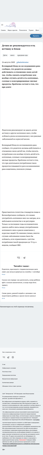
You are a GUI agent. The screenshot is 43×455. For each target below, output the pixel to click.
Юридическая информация (10, 379)
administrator (22, 62)
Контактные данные (8, 382)
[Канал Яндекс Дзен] (12, 357)
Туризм (31, 30)
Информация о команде (9, 368)
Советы (3, 30)
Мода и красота (12, 30)
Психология (23, 30)
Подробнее (36, 419)
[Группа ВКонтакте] (3, 357)
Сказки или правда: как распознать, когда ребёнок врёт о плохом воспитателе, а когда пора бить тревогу (21, 283)
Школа (38, 30)
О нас (3, 364)
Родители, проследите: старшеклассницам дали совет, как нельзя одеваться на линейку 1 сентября (21, 271)
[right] (41, 30)
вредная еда (23, 55)
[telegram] (25, 257)
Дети (5, 55)
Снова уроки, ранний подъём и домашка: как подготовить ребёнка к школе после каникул (19, 295)
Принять (36, 36)
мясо (12, 55)
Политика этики (6, 371)
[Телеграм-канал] (8, 357)
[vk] (18, 257)
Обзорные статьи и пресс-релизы (11, 386)
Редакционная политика (9, 375)
